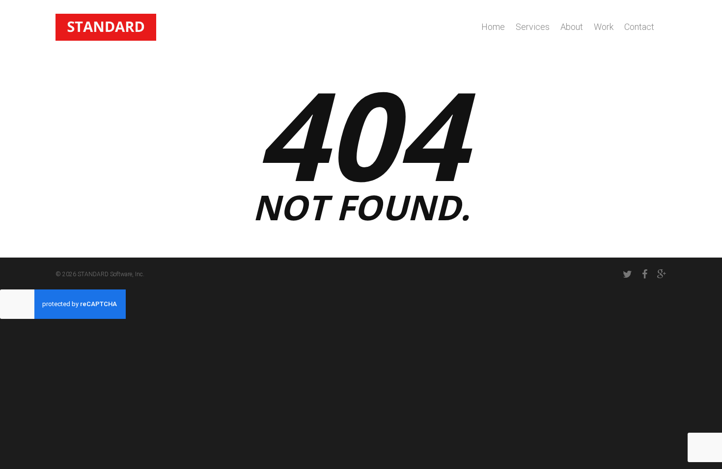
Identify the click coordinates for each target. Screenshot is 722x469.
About (571, 27)
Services (533, 27)
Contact (639, 27)
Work (603, 27)
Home (493, 27)
